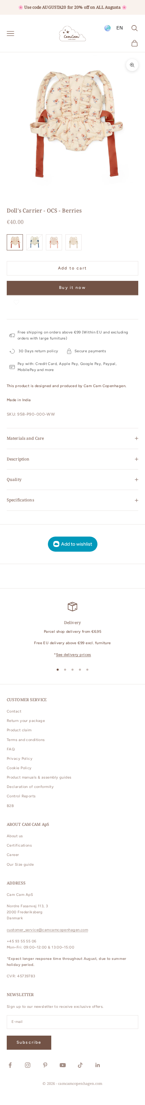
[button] (16, 301)
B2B (10, 806)
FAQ (11, 749)
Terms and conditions (26, 740)
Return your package (26, 721)
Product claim (19, 730)
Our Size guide (20, 864)
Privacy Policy (19, 758)
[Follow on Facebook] (10, 1065)
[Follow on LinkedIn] (97, 1065)
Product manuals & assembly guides (39, 777)
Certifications (19, 845)
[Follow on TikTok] (80, 1065)
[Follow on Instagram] (27, 1065)
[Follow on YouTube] (62, 1065)
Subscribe (29, 1042)
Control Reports (21, 796)
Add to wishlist (76, 544)
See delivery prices (73, 655)
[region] (72, 630)
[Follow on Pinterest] (45, 1065)
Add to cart (72, 268)
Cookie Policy (19, 768)
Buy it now (72, 287)
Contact (14, 711)
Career (13, 855)
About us (15, 836)
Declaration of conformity (30, 787)
